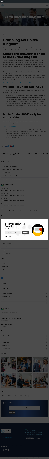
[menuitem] (1, 1)
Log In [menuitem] (5, 1)
